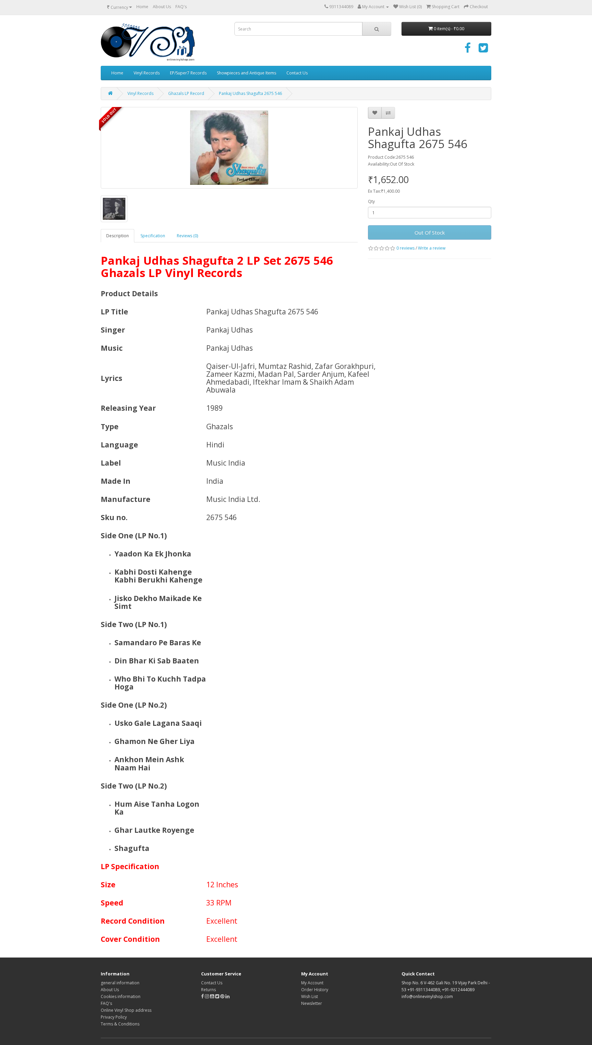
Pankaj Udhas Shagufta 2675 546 (250, 93)
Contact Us (297, 73)
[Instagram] (207, 996)
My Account (312, 983)
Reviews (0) (187, 236)
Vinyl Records (147, 73)
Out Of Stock (430, 232)
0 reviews (405, 248)
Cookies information (120, 996)
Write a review (431, 248)
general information (120, 983)
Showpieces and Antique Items (246, 73)
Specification (152, 236)
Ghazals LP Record (186, 93)
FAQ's (181, 7)
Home (142, 7)
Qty (371, 201)
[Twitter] (483, 50)
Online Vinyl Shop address (126, 1010)
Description (117, 236)
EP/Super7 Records (188, 73)
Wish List (309, 996)
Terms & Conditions (120, 1024)
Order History (314, 990)
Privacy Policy (114, 1017)
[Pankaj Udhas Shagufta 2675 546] (229, 148)
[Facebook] (467, 50)
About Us (162, 7)
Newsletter (311, 1003)
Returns (208, 990)
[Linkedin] (227, 996)
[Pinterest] (222, 996)
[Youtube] (212, 996)
